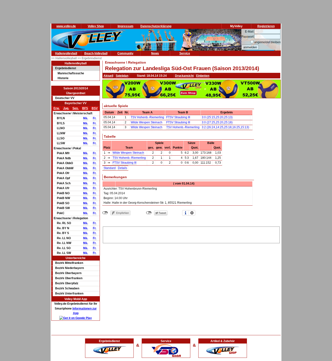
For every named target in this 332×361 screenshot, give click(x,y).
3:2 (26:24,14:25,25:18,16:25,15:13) (225, 127)
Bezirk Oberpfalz (66, 283)
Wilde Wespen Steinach (146, 122)
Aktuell (108, 75)
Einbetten (202, 75)
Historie (63, 78)
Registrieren (266, 26)
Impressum (125, 26)
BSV (95, 108)
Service (184, 53)
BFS (85, 108)
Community (125, 53)
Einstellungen (192, 213)
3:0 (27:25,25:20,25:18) (217, 122)
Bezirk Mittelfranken (69, 263)
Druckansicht (184, 75)
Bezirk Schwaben (67, 288)
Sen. (75, 108)
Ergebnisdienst (65, 68)
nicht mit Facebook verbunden (105, 212)
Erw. (56, 108)
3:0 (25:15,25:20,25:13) (217, 117)
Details (122, 168)
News (155, 53)
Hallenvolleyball (66, 53)
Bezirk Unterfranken (69, 293)
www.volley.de (66, 26)
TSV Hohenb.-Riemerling (147, 117)
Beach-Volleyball (95, 53)
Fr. (94, 118)
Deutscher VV (64, 98)
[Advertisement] (191, 234)
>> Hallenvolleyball (64, 58)
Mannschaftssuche (71, 73)
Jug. (66, 108)
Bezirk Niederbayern (69, 268)
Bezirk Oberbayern (68, 273)
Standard (110, 168)
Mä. (85, 118)
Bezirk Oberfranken (68, 278)
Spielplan (122, 75)
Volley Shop (96, 26)
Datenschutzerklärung (155, 26)
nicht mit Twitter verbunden (149, 212)
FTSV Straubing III (178, 117)
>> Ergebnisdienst (90, 58)
